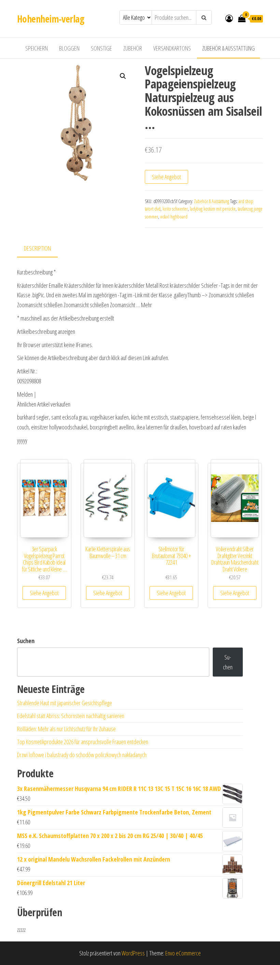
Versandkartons (172, 48)
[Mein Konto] (229, 18)
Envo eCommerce (183, 953)
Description (37, 248)
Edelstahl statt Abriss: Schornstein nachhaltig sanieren (70, 716)
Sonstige (101, 48)
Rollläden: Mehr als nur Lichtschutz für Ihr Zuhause (66, 729)
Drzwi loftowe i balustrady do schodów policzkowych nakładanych (81, 755)
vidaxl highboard (173, 216)
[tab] (42, 248)
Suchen (25, 641)
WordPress (133, 953)
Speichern (36, 48)
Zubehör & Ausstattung (228, 48)
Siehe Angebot (166, 177)
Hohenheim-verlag (50, 18)
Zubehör (132, 48)
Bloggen (69, 48)
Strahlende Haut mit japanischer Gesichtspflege (64, 703)
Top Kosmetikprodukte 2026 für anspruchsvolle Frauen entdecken (82, 742)
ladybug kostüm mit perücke (213, 208)
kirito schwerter (175, 208)
